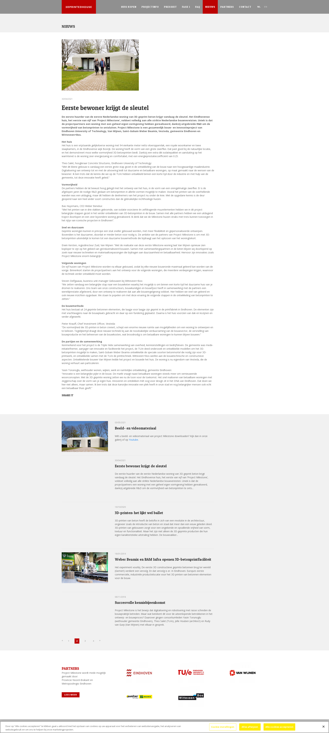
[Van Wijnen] (241, 673)
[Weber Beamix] (138, 696)
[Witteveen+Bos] (190, 696)
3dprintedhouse (78, 6)
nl (259, 6)
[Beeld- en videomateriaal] (85, 436)
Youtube (133, 439)
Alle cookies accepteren (279, 726)
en (265, 6)
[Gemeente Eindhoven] (138, 673)
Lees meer (123, 447)
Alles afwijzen (250, 726)
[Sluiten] (323, 726)
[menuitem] (129, 7)
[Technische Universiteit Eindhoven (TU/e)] (190, 673)
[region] (164, 727)
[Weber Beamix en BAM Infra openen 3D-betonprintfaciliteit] (85, 567)
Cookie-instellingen (222, 726)
